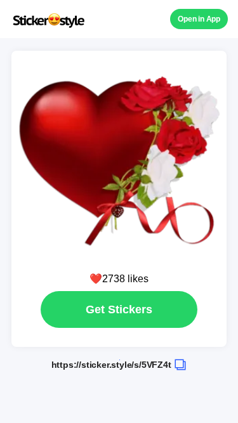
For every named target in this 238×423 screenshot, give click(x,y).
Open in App (199, 19)
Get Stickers (119, 309)
